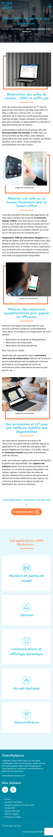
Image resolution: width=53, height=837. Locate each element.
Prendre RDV (9, 808)
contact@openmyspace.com (13, 775)
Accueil (5, 29)
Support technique (12, 811)
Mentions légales (11, 814)
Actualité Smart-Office (13, 802)
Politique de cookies (12, 817)
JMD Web (39, 832)
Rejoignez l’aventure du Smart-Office (19, 805)
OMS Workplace (17, 29)
